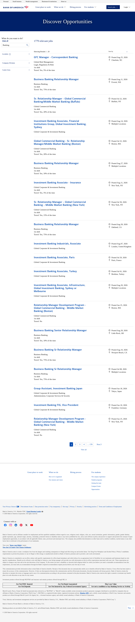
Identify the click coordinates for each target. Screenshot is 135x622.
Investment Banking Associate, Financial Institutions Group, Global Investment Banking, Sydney (60, 124)
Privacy (72, 506)
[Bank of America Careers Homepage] (16, 8)
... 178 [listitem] (89, 444)
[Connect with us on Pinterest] (21, 525)
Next (98, 444)
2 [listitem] (75, 444)
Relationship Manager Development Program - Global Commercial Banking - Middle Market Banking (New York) (60, 422)
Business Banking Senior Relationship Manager (60, 330)
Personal (5, 1)
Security (79, 506)
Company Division (8, 63)
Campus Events (96, 486)
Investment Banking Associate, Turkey (55, 271)
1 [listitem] (71, 444)
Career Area (6, 70)
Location (5, 54)
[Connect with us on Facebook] (5, 525)
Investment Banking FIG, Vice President (56, 405)
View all (83, 450)
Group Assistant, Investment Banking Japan (58, 388)
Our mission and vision (56, 480)
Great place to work (43, 7)
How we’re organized (55, 477)
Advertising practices (90, 506)
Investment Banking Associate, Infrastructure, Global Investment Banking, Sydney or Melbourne (59, 288)
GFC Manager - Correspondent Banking (56, 57)
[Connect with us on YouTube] (31, 525)
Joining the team (96, 483)
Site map (65, 506)
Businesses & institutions (49, 1)
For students (89, 7)
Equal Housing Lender (35, 511)
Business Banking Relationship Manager (56, 79)
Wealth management (32, 1)
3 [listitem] (79, 444)
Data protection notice (41, 506)
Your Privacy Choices (9, 506)
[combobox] (120, 51)
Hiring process (75, 7)
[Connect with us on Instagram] (10, 525)
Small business (17, 1)
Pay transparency (55, 506)
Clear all (5, 41)
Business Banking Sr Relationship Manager (58, 350)
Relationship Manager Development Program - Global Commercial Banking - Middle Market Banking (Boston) (60, 308)
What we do (58, 7)
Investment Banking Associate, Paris (54, 257)
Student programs (96, 480)
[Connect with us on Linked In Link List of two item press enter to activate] (15, 525)
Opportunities (95, 489)
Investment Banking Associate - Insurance (57, 183)
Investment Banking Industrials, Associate (57, 244)
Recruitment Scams (27, 506)
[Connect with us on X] (26, 525)
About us (63, 1)
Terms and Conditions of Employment (110, 506)
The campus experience (98, 477)
